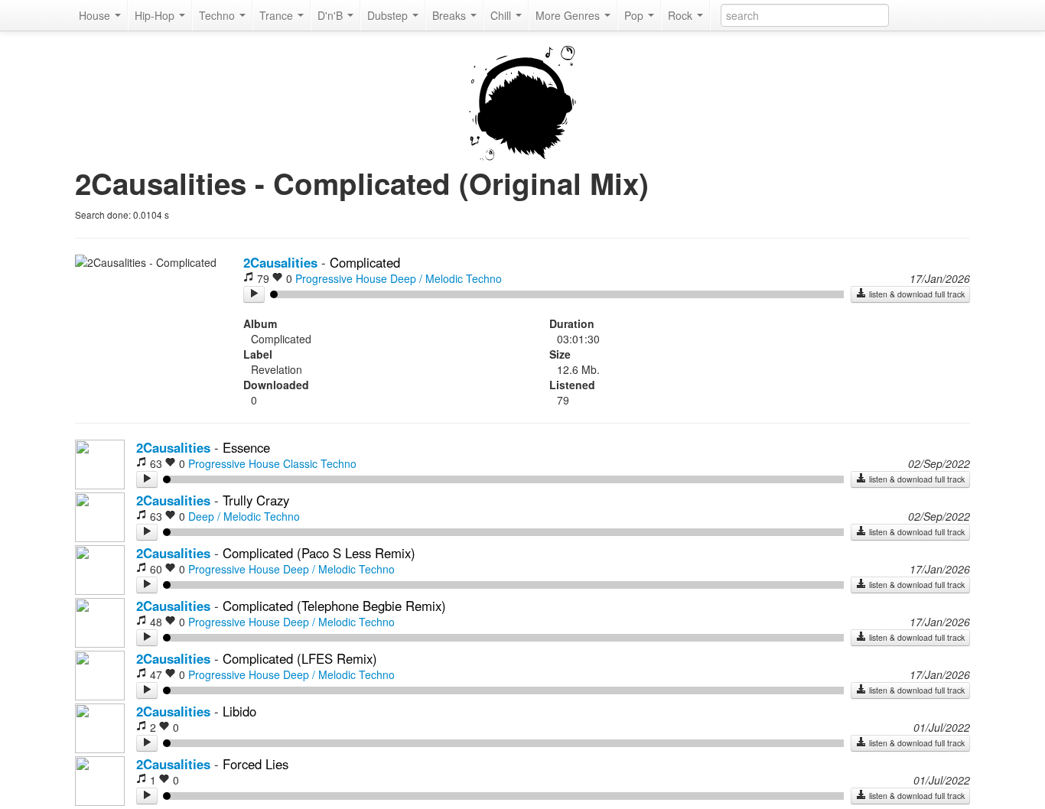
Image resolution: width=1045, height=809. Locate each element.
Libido (239, 711)
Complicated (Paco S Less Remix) (319, 553)
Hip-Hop (156, 15)
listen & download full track (916, 294)
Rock (681, 15)
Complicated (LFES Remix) (300, 658)
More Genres (569, 15)
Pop (635, 15)
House (96, 15)
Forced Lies (255, 764)
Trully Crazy (256, 500)
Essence (246, 447)
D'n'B (331, 15)
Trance (277, 15)
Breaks (450, 15)
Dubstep (389, 15)
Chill (502, 15)
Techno (218, 15)
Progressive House (341, 278)
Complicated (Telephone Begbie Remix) (334, 605)
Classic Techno (319, 463)
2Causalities (280, 262)
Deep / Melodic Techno (446, 278)
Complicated (365, 262)
